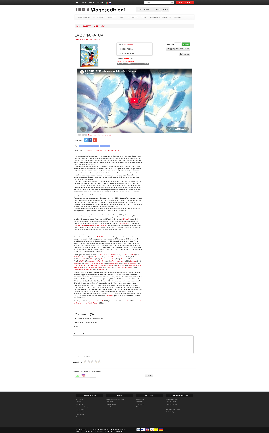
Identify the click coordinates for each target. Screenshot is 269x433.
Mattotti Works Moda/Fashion (115, 257)
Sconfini (82, 259)
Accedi (91, 2)
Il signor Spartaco (130, 263)
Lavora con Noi (80, 412)
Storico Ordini (140, 401)
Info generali (79, 404)
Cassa (165, 9)
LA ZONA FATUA (99, 26)
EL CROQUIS (166, 17)
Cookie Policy (170, 412)
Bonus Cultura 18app (172, 399)
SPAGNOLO (154, 17)
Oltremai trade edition (108, 259)
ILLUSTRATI (112, 17)
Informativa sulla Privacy (173, 409)
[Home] (77, 2)
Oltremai (97, 257)
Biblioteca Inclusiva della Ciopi (115, 399)
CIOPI (122, 17)
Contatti (78, 401)
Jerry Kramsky (95, 39)
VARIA (143, 17)
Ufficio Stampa (80, 409)
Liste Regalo (109, 401)
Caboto (83, 225)
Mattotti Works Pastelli (81, 257)
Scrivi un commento (104, 135)
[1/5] (85, 361)
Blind (81, 261)
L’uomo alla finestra (124, 223)
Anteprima (185, 54)
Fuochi (109, 267)
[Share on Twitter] (86, 140)
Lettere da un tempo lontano (96, 225)
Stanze (92, 259)
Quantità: (170, 44)
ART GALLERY (99, 17)
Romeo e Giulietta (80, 265)
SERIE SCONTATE (84, 17)
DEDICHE (177, 17)
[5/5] (99, 361)
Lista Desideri (140, 404)
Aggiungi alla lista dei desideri (179, 49)
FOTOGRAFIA (133, 17)
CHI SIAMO (79, 399)
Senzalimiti (101, 269)
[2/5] (88, 361)
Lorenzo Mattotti (81, 39)
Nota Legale (169, 407)
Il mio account (140, 399)
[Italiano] (107, 2)
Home (78, 26)
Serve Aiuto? (79, 417)
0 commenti (92, 135)
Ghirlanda (126, 219)
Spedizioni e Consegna (83, 407)
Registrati (100, 2)
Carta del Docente (171, 401)
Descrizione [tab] (78, 150)
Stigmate (77, 225)
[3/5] (92, 361)
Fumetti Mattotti (104, 146)
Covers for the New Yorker (97, 261)
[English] (110, 2)
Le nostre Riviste (111, 404)
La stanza (136, 259)
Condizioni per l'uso (171, 404)
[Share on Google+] (95, 140)
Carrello (83, 2)
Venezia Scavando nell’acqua (106, 255)
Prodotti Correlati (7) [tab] (112, 150)
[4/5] (96, 361)
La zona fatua (113, 263)
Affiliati (138, 407)
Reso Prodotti (80, 414)
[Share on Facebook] (90, 140)
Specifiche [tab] (89, 150)
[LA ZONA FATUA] (89, 55)
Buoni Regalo (110, 407)
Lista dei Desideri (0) (144, 9)
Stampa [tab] (99, 150)
